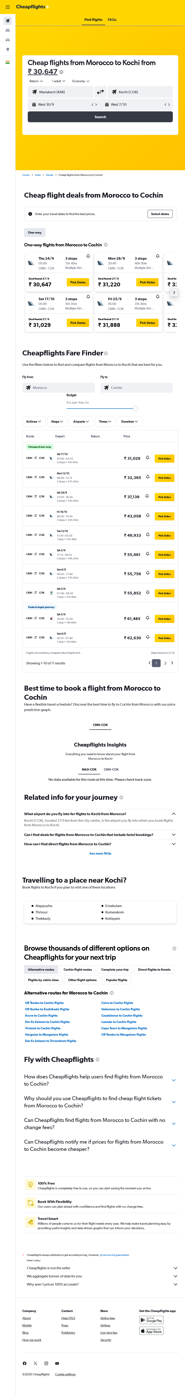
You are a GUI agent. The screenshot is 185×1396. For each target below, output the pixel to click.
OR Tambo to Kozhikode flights (47, 1009)
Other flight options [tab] (82, 980)
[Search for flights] (8, 20)
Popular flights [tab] (116, 980)
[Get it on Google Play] (151, 1320)
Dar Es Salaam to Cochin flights (47, 1022)
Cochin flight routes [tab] (78, 969)
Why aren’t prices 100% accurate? (53, 1284)
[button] (8, 7)
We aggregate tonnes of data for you (54, 1276)
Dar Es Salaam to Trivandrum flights (50, 1041)
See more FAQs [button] (100, 853)
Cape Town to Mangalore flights (124, 1028)
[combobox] (81, 81)
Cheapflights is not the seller (48, 1268)
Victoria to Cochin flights (42, 1028)
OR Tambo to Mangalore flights (123, 1034)
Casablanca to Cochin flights (121, 1015)
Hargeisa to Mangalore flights (46, 1034)
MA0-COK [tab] (89, 769)
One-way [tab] (35, 232)
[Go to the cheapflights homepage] (33, 7)
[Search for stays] (8, 30)
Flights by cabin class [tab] (43, 980)
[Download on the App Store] (151, 1331)
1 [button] (156, 663)
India (38, 175)
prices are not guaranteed (114, 1255)
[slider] (135, 408)
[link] (25, 1363)
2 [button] (165, 663)
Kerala (49, 175)
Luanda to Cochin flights (118, 1022)
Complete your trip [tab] (115, 969)
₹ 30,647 (43, 71)
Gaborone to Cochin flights (120, 1009)
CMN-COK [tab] (100, 725)
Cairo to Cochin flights (117, 1003)
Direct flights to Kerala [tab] (154, 969)
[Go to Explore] (8, 49)
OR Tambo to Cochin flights (44, 1003)
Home (26, 175)
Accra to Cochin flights (41, 1015)
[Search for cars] (8, 39)
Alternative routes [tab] (41, 969)
